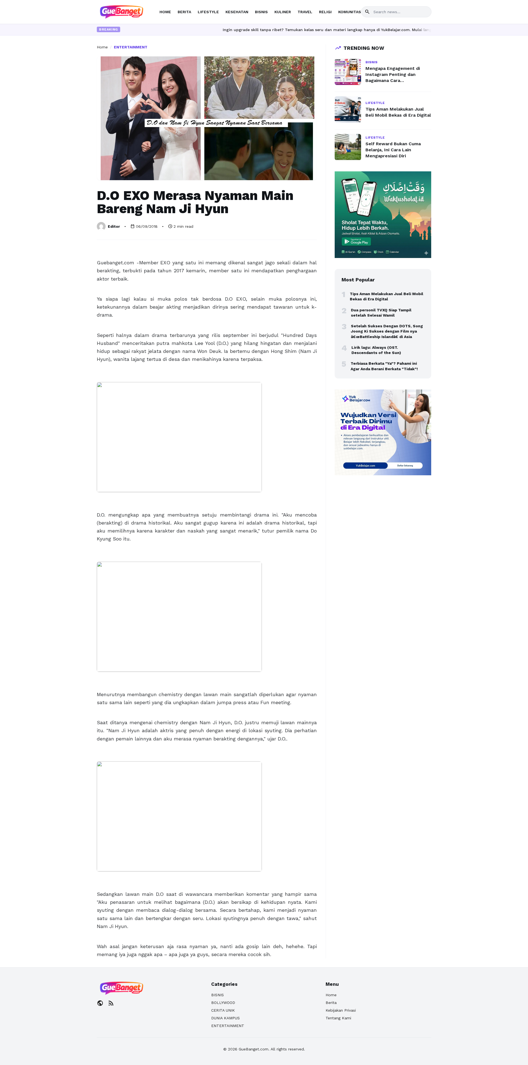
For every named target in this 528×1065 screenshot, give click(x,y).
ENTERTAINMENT (130, 47)
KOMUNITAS (349, 12)
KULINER (282, 12)
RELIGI (325, 12)
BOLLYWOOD (223, 1002)
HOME (165, 12)
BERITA (184, 12)
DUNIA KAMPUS (225, 1018)
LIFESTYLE (208, 12)
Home (102, 47)
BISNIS (261, 12)
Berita (331, 1002)
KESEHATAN (237, 12)
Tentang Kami (338, 1018)
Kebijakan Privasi (341, 1010)
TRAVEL (305, 12)
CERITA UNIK (223, 1010)
